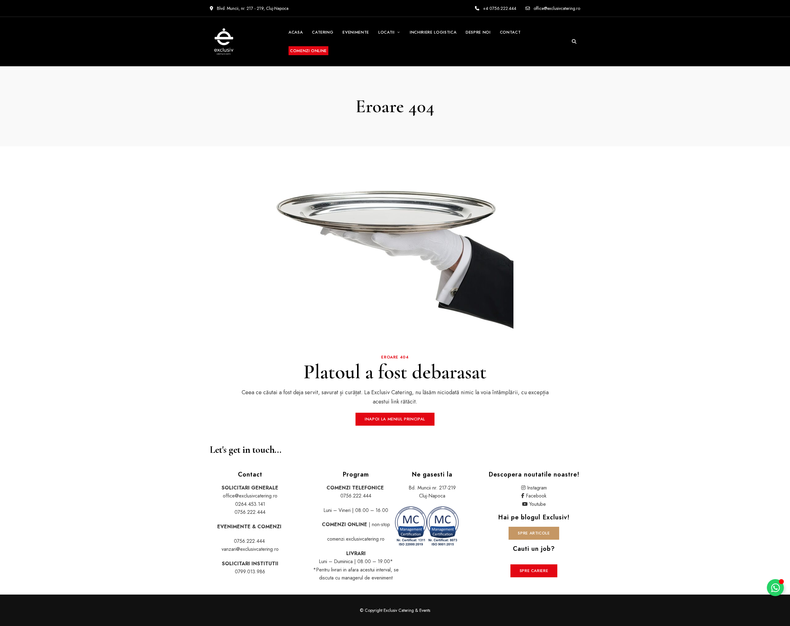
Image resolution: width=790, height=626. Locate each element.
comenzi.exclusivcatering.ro (356, 538)
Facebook (536, 495)
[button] (395, 419)
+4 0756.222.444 (499, 8)
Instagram (537, 487)
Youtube (537, 504)
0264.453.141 (250, 504)
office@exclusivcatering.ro (556, 8)
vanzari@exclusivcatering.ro (250, 549)
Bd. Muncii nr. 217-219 (432, 487)
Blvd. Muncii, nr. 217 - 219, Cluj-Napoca (252, 8)
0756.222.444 (250, 512)
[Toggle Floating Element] (775, 587)
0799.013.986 (250, 571)
